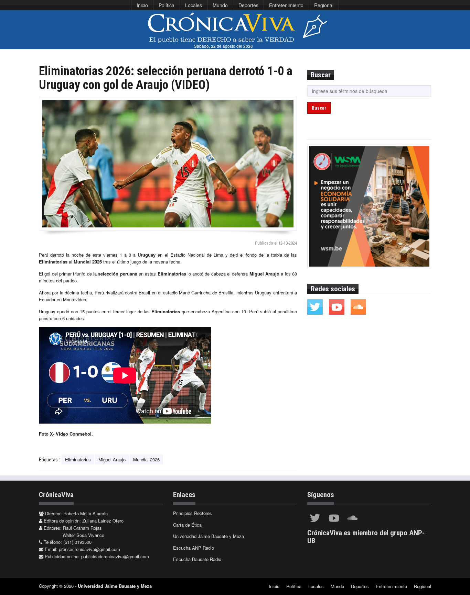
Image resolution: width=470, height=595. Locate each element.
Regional (323, 5)
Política (166, 5)
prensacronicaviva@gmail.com (89, 549)
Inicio (142, 5)
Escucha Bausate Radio (197, 559)
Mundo (220, 5)
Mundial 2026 (146, 459)
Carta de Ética (187, 524)
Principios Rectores (192, 513)
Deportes (248, 5)
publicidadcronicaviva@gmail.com (115, 556)
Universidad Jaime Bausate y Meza (208, 536)
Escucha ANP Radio (193, 548)
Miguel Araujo (112, 459)
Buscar (319, 108)
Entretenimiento (286, 5)
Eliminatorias (78, 459)
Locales (193, 5)
